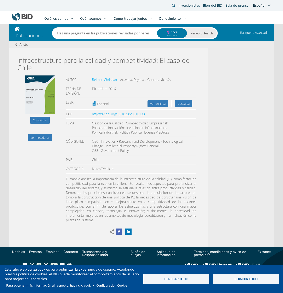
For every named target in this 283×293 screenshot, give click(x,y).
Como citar (40, 120)
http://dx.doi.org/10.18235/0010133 (118, 114)
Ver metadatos (40, 138)
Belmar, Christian (105, 79)
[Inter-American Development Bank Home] (22, 20)
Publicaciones (29, 35)
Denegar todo (176, 279)
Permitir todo (246, 279)
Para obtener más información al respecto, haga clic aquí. (48, 285)
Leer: (70, 102)
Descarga (184, 104)
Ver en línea (158, 104)
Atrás (23, 44)
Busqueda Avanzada (254, 32)
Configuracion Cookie (111, 285)
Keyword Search (202, 33)
